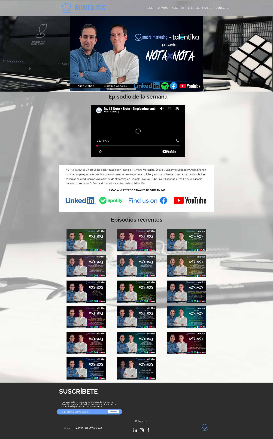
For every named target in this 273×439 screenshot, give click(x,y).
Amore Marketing (144, 169)
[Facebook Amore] (148, 430)
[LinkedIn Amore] (135, 430)
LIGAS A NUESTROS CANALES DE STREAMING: (137, 190)
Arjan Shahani (198, 169)
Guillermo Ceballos (176, 169)
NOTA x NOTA (74, 169)
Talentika (126, 169)
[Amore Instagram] (141, 430)
